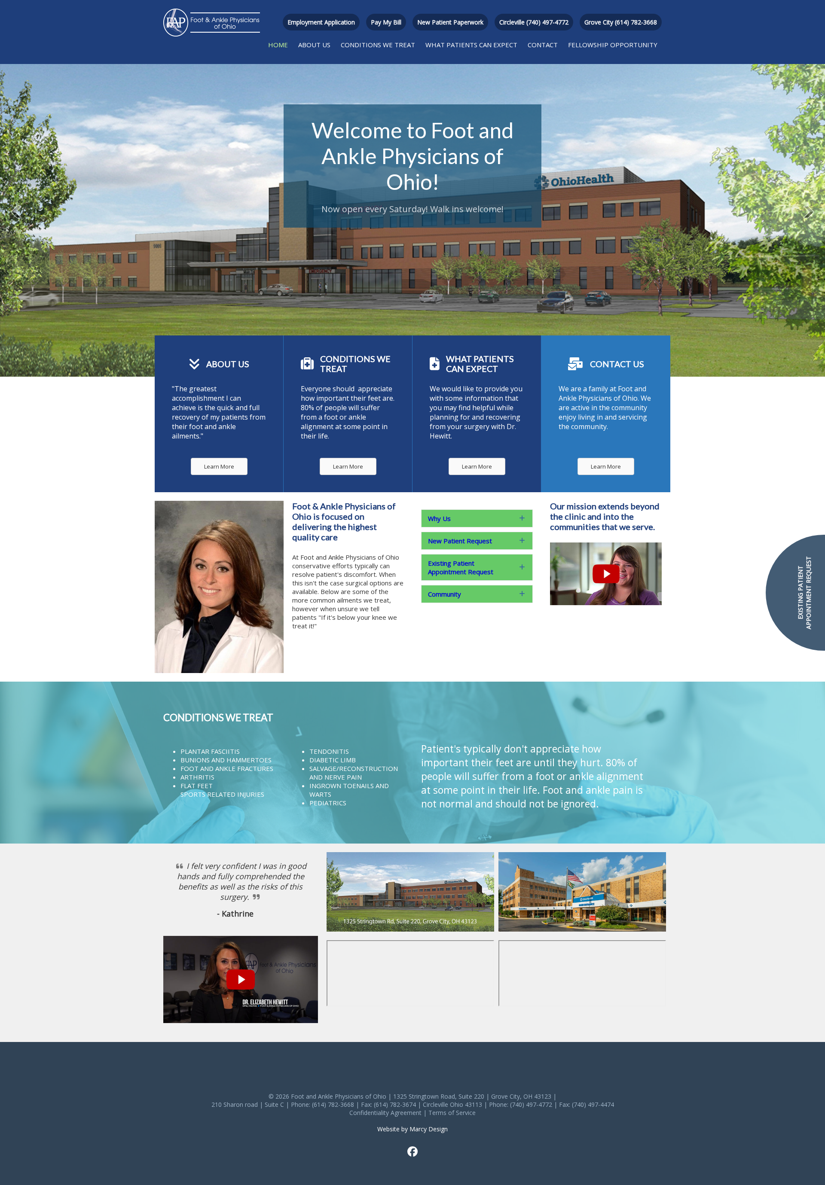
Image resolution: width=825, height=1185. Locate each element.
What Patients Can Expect (471, 44)
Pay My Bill (386, 22)
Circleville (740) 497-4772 (533, 22)
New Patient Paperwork (450, 22)
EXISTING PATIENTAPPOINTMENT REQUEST (804, 592)
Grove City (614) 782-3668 (620, 22)
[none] (522, 518)
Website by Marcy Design (412, 1129)
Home (278, 44)
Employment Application (321, 22)
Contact (543, 44)
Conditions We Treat (378, 44)
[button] (477, 518)
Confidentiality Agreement (385, 1113)
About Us (314, 44)
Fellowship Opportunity (612, 44)
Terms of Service (452, 1113)
